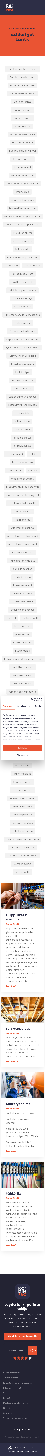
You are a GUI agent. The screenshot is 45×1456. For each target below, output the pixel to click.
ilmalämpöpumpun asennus (22, 183)
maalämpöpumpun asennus (22, 486)
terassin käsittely (22, 781)
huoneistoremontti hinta (22, 150)
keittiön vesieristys (22, 298)
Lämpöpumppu (23, 388)
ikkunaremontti (22, 167)
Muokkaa (21, 755)
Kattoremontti (32, 265)
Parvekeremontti (22, 585)
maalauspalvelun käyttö (22, 503)
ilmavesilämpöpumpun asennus (22, 216)
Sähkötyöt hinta (18, 1104)
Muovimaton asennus (22, 527)
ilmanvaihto (22, 191)
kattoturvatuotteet (22, 273)
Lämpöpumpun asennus (22, 396)
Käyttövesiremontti (22, 282)
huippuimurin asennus (22, 134)
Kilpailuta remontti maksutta (22, 1336)
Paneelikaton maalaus (22, 560)
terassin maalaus (22, 790)
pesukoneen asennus (22, 609)
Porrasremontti (22, 626)
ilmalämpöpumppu (23, 175)
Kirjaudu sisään (24, 1429)
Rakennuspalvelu (22, 683)
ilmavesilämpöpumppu (22, 208)
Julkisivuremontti (23, 241)
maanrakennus (22, 511)
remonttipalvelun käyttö (22, 691)
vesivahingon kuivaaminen (22, 855)
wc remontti (22, 872)
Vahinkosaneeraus (22, 831)
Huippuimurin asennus (16, 917)
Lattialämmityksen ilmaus (22, 404)
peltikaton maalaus (23, 601)
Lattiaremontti (15, 454)
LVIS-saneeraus (18, 1029)
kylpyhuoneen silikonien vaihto (22, 347)
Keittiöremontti (22, 306)
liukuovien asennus (22, 462)
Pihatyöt (11, 618)
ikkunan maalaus (22, 159)
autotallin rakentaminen (22, 93)
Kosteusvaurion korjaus (22, 331)
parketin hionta (22, 577)
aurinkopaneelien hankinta (22, 69)
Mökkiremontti (22, 519)
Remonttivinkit (13, 924)
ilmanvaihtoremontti (22, 200)
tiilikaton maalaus (22, 806)
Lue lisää (11, 986)
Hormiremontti (22, 126)
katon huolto (22, 249)
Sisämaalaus (22, 765)
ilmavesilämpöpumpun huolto (22, 224)
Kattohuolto (11, 265)
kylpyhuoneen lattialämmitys (22, 339)
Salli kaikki (22, 748)
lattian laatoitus (22, 437)
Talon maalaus (22, 773)
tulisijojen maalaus (22, 822)
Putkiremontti (22, 650)
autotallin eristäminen (22, 85)
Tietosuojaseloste (12, 1437)
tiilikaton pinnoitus (22, 814)
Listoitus (34, 454)
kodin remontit (22, 322)
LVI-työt (32, 470)
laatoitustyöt (22, 372)
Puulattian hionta (22, 675)
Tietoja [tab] (38, 706)
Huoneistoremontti (22, 142)
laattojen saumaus (22, 380)
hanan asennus (22, 109)
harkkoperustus (22, 118)
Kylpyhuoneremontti (22, 363)
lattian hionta (22, 421)
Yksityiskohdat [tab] (23, 706)
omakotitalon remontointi (22, 544)
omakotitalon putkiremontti (22, 536)
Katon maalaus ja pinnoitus (22, 257)
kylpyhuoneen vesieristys (22, 355)
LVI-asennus (15, 470)
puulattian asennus (22, 667)
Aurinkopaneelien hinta (22, 77)
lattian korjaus (22, 429)
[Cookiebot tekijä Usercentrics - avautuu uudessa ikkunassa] (31, 699)
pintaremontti (30, 618)
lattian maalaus (23, 445)
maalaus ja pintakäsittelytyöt (22, 495)
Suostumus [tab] (8, 706)
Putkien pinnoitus (22, 642)
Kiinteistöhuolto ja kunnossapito (22, 314)
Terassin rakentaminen (22, 798)
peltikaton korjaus (22, 593)
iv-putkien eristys (22, 232)
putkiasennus (22, 634)
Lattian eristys (22, 413)
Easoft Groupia (30, 1451)
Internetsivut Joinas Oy (30, 1437)
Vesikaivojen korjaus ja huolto (22, 839)
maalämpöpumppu (22, 478)
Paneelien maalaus (22, 552)
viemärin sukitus (22, 863)
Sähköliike (14, 1193)
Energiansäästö (22, 101)
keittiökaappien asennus (22, 290)
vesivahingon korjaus (22, 847)
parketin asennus (22, 568)
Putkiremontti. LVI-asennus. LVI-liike (23, 659)
